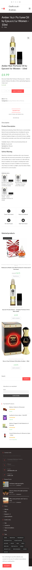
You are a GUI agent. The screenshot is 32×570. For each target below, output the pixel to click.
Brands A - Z (7, 514)
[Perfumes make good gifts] (5, 484)
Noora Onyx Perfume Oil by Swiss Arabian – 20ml (16, 361)
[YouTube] (20, 2)
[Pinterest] (14, 2)
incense (6, 543)
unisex (25, 549)
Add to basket (17, 91)
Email (4, 389)
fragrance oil (8, 540)
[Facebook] (12, 2)
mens (22, 543)
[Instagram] (18, 2)
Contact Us (7, 525)
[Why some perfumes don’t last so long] (5, 500)
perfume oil (14, 546)
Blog (6, 530)
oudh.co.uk (10, 475)
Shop (5, 27)
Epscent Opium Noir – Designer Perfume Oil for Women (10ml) (7, 184)
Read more (16, 276)
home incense (18, 540)
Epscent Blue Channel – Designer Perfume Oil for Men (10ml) (21, 184)
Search (3, 376)
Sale (22, 307)
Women (6, 509)
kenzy (12, 543)
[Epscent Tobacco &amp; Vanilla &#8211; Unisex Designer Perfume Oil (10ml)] (8, 191)
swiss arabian (17, 549)
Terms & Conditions (9, 527)
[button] (28, 38)
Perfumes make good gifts (16, 483)
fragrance (20, 537)
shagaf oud (7, 549)
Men (6, 511)
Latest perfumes (8, 516)
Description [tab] (16, 110)
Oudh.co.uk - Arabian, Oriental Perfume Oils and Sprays (14, 13)
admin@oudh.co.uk (12, 470)
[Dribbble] (16, 2)
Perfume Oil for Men (14, 264)
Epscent (10, 100)
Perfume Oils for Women (18, 100)
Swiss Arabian (21, 359)
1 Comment (18, 485)
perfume (6, 546)
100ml (5, 537)
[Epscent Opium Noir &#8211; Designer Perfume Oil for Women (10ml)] (8, 178)
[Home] (2, 27)
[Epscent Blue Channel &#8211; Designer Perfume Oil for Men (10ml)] (21, 178)
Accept (7, 565)
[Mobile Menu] (29, 8)
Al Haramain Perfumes (5, 264)
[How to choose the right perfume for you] (5, 492)
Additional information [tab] (16, 114)
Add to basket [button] (16, 318)
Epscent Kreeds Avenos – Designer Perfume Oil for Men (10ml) (16, 310)
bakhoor (12, 537)
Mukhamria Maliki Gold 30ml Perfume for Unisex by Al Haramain (16, 268)
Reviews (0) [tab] (16, 118)
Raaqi (21, 546)
